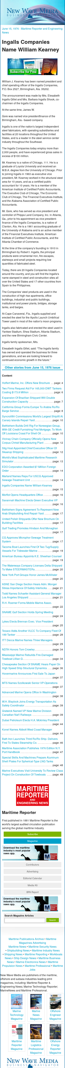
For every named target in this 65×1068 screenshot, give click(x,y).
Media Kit (33, 885)
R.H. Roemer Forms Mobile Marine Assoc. (27, 603)
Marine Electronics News (31, 962)
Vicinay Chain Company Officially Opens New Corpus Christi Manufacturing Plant (29, 441)
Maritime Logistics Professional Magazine (36, 1047)
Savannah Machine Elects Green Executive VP (30, 500)
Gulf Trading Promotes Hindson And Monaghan (30, 528)
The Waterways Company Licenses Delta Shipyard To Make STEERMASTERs (32, 567)
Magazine (32, 841)
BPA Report (32, 892)
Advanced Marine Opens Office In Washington (29, 692)
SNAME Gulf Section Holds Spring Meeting (27, 612)
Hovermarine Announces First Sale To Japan (28, 673)
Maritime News (17, 946)
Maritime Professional (37, 966)
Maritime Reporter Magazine (16, 1045)
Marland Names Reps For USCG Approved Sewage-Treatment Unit (27, 478)
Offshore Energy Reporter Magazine (55, 1047)
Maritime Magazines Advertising (37, 941)
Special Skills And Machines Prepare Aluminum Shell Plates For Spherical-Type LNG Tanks (30, 759)
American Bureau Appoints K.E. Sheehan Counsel (32, 556)
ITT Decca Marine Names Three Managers (27, 640)
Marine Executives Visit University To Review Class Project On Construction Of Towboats (32, 772)
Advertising (32, 871)
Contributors (32, 864)
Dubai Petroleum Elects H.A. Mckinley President (30, 720)
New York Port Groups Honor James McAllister (29, 575)
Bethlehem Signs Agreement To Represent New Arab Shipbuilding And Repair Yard (30, 511)
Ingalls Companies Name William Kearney (27, 485)
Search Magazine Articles (19, 915)
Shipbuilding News (18, 950)
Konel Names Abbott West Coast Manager (27, 729)
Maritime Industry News (46, 950)
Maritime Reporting (36, 954)
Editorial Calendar (32, 878)
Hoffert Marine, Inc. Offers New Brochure (26, 383)
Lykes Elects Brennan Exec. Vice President (27, 621)
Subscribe (32, 834)
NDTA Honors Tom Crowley (18, 649)
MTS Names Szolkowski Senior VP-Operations (30, 683)
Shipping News (13, 954)
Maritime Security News (42, 946)
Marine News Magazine (36, 1015)
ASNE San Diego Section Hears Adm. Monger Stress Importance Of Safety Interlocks (29, 586)
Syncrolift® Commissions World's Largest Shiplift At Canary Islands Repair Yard (32, 418)
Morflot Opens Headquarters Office (22, 495)
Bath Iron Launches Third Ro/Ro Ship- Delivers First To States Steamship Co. (30, 741)
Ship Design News (25, 958)
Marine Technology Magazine (17, 1015)
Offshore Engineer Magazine (55, 1015)
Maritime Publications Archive (26, 939)
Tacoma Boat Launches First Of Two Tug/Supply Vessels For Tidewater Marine (30, 549)
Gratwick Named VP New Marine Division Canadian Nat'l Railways (26, 713)
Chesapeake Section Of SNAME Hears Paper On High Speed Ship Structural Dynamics (31, 666)
